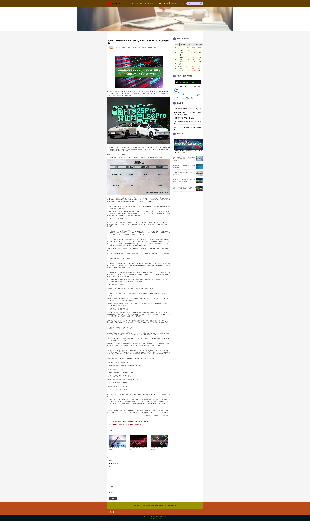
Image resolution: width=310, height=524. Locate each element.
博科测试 (180, 55)
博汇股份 (180, 70)
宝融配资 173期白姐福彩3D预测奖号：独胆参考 (187, 109)
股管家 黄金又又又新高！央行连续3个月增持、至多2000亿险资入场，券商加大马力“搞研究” (184, 158)
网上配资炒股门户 (177, 3)
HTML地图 (163, 517)
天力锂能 (180, 50)
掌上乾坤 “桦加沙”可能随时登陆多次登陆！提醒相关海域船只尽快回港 (130, 421)
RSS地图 (157, 517)
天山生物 (180, 52)
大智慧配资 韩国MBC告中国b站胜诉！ (185, 118)
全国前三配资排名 (162, 3)
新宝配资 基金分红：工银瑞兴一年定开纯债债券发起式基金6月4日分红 (184, 180)
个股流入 (188, 44)
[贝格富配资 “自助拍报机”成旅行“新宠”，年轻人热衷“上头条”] (199, 173)
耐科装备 (180, 57)
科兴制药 (180, 66)
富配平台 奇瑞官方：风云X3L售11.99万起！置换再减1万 (127, 424)
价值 (111, 47)
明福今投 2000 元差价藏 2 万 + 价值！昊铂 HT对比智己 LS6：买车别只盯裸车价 (184, 188)
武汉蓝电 (180, 59)
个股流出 (195, 44)
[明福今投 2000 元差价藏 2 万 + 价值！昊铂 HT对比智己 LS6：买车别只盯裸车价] (199, 188)
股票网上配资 (149, 3)
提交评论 (113, 498)
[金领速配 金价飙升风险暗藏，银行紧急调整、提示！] (159, 440)
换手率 (201, 44)
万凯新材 (180, 61)
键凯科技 (180, 64)
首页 (133, 3)
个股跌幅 (182, 44)
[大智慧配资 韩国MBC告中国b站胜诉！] (138, 440)
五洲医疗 (180, 68)
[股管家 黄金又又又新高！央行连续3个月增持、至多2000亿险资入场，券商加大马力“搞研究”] (199, 159)
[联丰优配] (114, 3)
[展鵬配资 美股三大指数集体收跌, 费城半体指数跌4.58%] (199, 166)
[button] (175, 90)
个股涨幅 (176, 44)
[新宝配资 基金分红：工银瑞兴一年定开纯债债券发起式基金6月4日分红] (199, 180)
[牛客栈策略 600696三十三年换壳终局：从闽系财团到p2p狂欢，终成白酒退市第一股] (188, 144)
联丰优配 (139, 3)
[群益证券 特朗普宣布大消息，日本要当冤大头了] (117, 440)
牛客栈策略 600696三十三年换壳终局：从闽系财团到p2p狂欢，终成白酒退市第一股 (188, 113)
